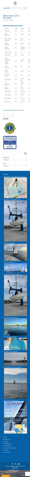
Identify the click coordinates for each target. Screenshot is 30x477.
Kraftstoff (6, 450)
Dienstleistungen (8, 443)
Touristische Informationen (10, 448)
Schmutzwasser (7, 445)
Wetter (5, 437)
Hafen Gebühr (7, 452)
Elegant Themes (15, 466)
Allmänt (11, 20)
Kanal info (6, 441)
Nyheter (5, 174)
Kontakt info (7, 439)
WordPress (15, 468)
